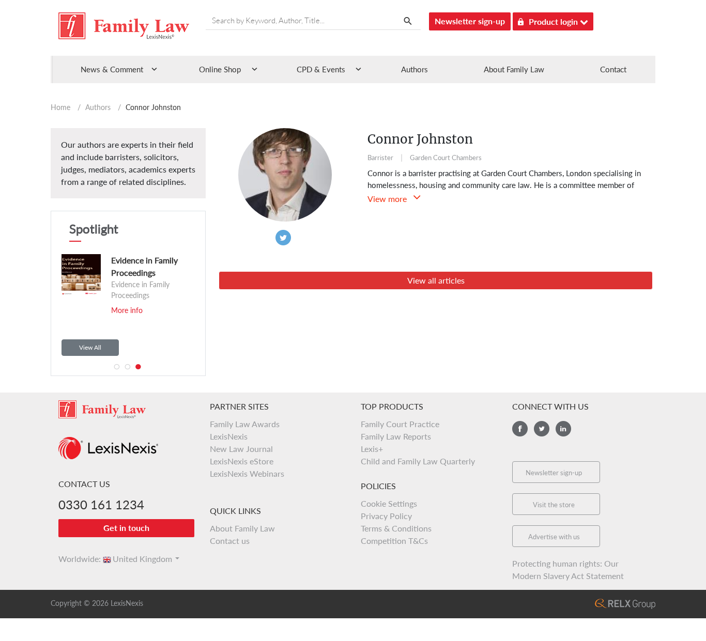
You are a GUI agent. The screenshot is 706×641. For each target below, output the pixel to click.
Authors (414, 69)
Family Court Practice (400, 424)
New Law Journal (241, 449)
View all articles (436, 280)
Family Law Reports (396, 436)
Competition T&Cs (394, 540)
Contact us (230, 540)
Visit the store (554, 505)
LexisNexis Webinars (247, 473)
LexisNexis (229, 436)
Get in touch (126, 528)
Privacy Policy (386, 516)
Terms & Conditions (396, 528)
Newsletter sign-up (470, 21)
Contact (613, 69)
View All (90, 347)
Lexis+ (372, 449)
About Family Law (514, 69)
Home (60, 107)
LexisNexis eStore (241, 461)
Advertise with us (554, 537)
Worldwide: (74, 559)
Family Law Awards (245, 424)
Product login (554, 21)
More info (121, 310)
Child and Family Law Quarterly (418, 461)
